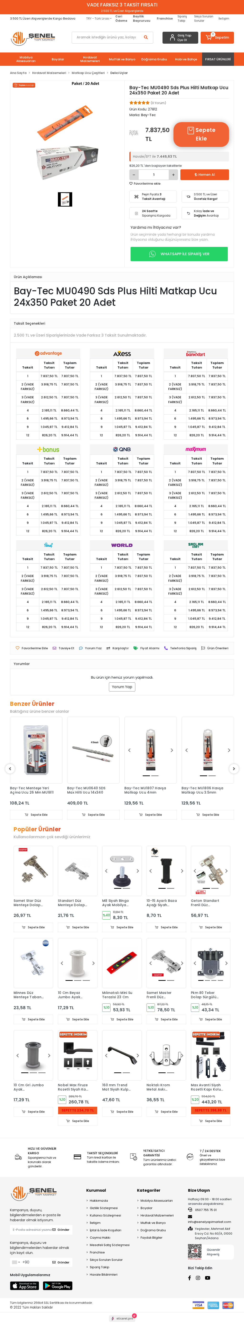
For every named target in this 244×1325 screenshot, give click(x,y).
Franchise (97, 1252)
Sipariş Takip (182, 18)
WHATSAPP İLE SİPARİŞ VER (185, 254)
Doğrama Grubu (153, 1230)
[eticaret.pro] (122, 1322)
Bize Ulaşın (199, 1190)
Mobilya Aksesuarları (157, 1200)
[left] (10, 769)
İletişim (224, 18)
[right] (234, 769)
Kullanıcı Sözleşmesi (105, 1215)
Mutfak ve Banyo (153, 1223)
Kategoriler (148, 1190)
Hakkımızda (99, 1200)
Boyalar (146, 1208)
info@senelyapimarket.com (209, 1222)
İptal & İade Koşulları (105, 1230)
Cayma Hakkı (100, 1237)
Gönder (63, 1229)
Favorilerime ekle (147, 183)
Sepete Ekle (204, 134)
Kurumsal (96, 1190)
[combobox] (15, 1262)
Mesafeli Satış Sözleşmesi (110, 1245)
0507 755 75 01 (205, 1210)
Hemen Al (206, 174)
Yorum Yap (122, 687)
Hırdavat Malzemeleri (157, 1215)
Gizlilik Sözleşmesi (104, 1208)
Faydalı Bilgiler (152, 1237)
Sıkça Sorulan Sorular (203, 18)
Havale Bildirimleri (103, 1274)
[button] (217, 38)
